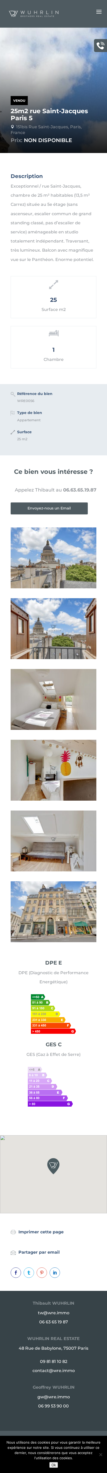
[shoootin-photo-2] (53, 586)
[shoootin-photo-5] (53, 728)
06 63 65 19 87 (53, 1321)
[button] (53, 1166)
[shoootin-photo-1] (53, 940)
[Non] (100, 1454)
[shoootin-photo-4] (53, 870)
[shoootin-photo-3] (53, 657)
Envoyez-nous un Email (49, 508)
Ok (53, 1465)
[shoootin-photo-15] (53, 799)
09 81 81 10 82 (53, 1361)
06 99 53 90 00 (53, 1406)
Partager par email (39, 1252)
